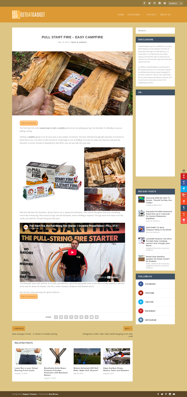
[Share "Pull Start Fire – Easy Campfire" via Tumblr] (66, 317)
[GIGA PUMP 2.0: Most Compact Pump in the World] (141, 229)
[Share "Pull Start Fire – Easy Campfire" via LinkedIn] (76, 317)
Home (121, 15)
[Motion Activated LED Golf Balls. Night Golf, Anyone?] (87, 356)
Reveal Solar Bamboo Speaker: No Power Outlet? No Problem (158, 258)
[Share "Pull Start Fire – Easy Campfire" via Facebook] (56, 317)
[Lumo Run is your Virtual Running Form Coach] (28, 356)
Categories (134, 15)
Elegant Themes (30, 394)
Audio (148, 264)
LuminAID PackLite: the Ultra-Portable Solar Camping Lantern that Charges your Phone (159, 242)
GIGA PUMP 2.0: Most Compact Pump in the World (158, 228)
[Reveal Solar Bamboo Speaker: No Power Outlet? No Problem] (141, 258)
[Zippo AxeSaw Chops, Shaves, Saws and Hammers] (116, 356)
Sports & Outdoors (79, 42)
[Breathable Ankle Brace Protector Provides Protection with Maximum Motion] (57, 356)
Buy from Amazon (29, 123)
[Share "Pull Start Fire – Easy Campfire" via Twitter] (61, 317)
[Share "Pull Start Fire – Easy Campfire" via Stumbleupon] (86, 317)
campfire (31, 137)
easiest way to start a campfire (52, 128)
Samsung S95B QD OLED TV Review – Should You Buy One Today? (159, 200)
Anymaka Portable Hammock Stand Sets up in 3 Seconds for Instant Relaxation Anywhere (159, 215)
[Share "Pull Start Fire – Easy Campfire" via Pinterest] (71, 317)
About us (165, 15)
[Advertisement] (155, 136)
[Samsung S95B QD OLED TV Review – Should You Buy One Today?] (141, 199)
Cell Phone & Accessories (160, 264)
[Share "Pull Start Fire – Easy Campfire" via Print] (96, 317)
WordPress (53, 394)
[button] (52, 179)
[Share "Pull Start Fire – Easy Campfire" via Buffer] (81, 317)
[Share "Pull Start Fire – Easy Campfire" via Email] (91, 317)
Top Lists (151, 15)
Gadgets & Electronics (154, 205)
